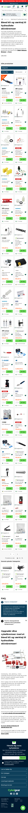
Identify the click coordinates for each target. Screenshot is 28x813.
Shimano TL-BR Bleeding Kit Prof (5, 123)
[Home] (2, 19)
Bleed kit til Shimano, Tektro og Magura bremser (19, 93)
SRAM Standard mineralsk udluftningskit (18, 183)
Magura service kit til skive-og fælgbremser (6, 274)
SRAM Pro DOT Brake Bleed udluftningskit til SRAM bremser (18, 152)
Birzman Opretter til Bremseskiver (19, 454)
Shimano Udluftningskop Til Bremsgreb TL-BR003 (6, 152)
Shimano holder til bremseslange (6, 182)
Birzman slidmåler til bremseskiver (19, 483)
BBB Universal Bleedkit (18, 304)
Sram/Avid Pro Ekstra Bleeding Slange (18, 426)
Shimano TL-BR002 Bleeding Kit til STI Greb (19, 212)
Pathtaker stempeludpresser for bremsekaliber (6, 92)
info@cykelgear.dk (4, 801)
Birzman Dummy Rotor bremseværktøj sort (19, 578)
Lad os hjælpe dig (6, 769)
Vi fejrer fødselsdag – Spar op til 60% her (15, 1)
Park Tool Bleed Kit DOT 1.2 (6, 454)
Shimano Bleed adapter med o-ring (5, 305)
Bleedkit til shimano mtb (18, 121)
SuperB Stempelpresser (5, 483)
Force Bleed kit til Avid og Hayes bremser (5, 334)
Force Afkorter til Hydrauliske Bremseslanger (5, 212)
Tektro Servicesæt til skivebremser (6, 241)
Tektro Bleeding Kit (6, 424)
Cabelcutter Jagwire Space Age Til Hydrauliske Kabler (19, 274)
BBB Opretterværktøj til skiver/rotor (19, 395)
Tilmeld (22, 758)
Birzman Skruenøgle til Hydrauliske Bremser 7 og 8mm (18, 243)
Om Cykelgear (5, 773)
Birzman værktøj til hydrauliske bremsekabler (6, 540)
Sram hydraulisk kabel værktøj (19, 511)
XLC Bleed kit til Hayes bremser (18, 539)
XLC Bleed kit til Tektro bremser (5, 511)
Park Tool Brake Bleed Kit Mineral (19, 363)
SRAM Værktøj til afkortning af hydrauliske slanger (6, 395)
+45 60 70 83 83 (4, 800)
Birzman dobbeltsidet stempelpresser (18, 334)
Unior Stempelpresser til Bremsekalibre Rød (6, 364)
